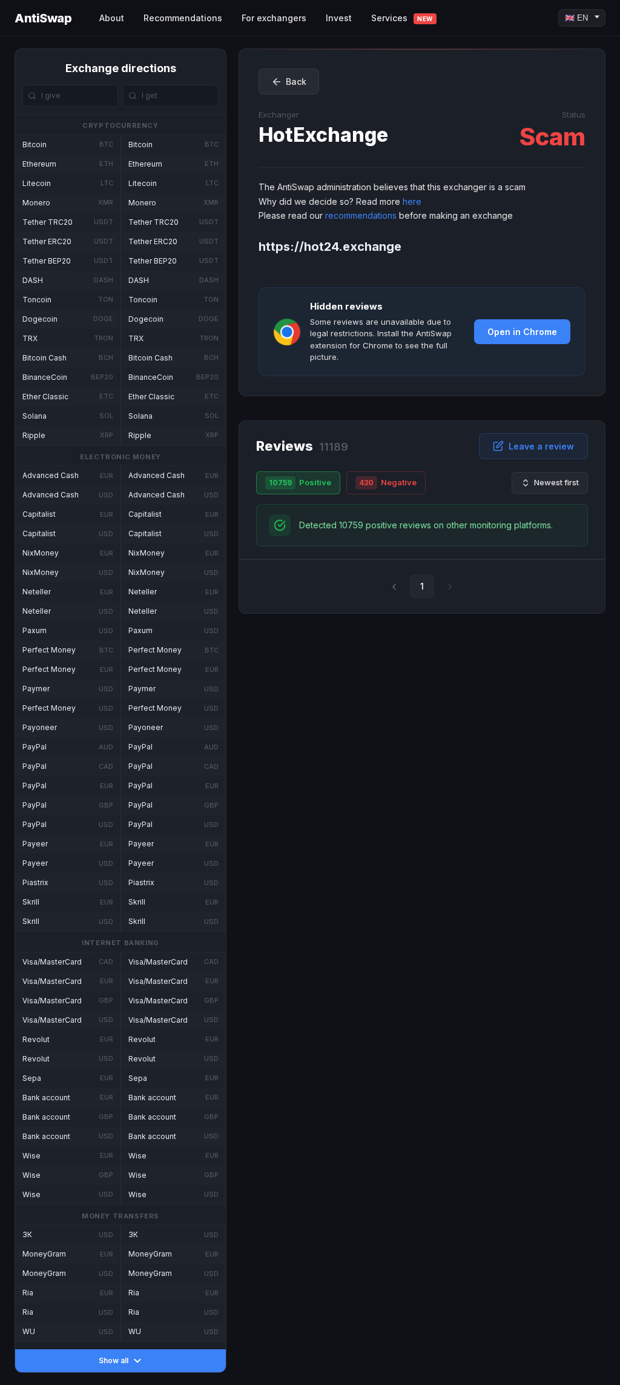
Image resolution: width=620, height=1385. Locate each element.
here (412, 201)
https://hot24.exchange (330, 246)
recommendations (361, 215)
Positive (300, 482)
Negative (388, 482)
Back (296, 81)
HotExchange (323, 135)
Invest (339, 18)
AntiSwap (43, 18)
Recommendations (182, 18)
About (111, 18)
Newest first (556, 482)
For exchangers (274, 18)
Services (402, 18)
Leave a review (541, 446)
